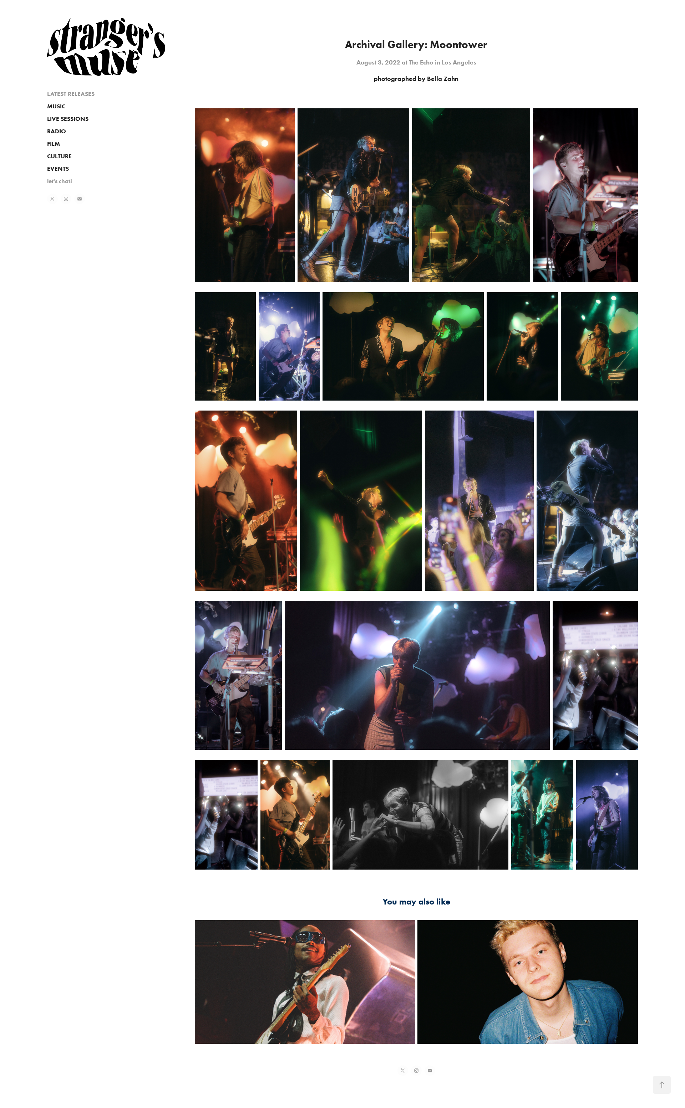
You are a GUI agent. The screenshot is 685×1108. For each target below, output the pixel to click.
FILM (53, 143)
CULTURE (59, 156)
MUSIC (56, 106)
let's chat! (59, 181)
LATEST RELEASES (71, 93)
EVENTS (58, 168)
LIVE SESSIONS (67, 118)
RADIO (56, 131)
